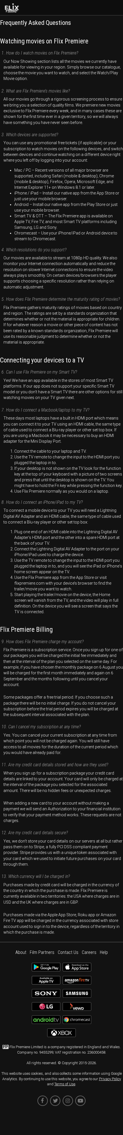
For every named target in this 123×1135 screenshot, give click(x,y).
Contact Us (68, 952)
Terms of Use (64, 1084)
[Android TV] (46, 1021)
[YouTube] (80, 1101)
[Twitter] (55, 1101)
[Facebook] (42, 1101)
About (20, 952)
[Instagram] (67, 1101)
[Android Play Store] (46, 969)
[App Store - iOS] (76, 969)
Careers (89, 952)
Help (104, 952)
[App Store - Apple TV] (46, 982)
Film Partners (42, 952)
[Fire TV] (76, 982)
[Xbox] (61, 1035)
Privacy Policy (110, 1079)
